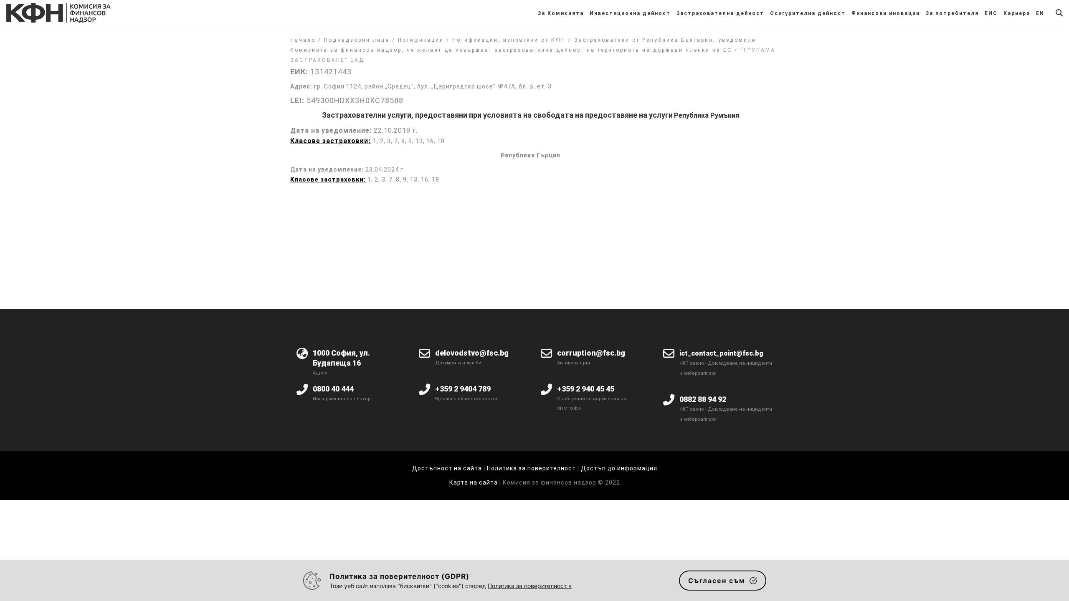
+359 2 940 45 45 (585, 388)
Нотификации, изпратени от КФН (509, 40)
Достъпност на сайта (447, 468)
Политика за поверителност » (530, 585)
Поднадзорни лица (357, 40)
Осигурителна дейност (808, 13)
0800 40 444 (333, 388)
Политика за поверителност (531, 468)
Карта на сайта (474, 482)
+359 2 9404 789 (463, 388)
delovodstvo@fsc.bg (472, 352)
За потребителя (952, 13)
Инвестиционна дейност (630, 13)
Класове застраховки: (328, 179)
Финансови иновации (885, 13)
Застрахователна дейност (720, 13)
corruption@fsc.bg (591, 352)
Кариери (1016, 13)
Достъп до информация (619, 468)
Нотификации (421, 40)
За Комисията (561, 13)
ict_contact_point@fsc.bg (721, 353)
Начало (303, 40)
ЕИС (991, 13)
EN (1040, 13)
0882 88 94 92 (702, 399)
